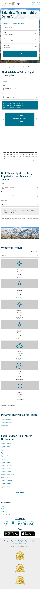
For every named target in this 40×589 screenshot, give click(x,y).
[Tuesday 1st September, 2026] (29, 152)
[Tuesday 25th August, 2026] (8, 152)
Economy (5, 81)
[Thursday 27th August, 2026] (14, 152)
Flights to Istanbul (6, 471)
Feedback (3, 509)
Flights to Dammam (6, 480)
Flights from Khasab (6, 422)
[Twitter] (25, 523)
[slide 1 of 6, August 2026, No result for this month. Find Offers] (19, 119)
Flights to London (6, 487)
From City (14, 543)
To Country (5, 541)
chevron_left (3, 119)
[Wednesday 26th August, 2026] (11, 152)
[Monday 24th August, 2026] (4, 152)
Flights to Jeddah (5, 468)
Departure (6, 45)
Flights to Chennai (6, 456)
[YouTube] (31, 523)
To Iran (17, 67)
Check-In (34, 4)
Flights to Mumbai (6, 484)
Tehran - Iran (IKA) (8, 41)
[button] (19, 23)
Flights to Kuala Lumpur (7, 474)
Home (2, 67)
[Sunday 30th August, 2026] (23, 152)
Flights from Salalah (6, 425)
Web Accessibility (5, 514)
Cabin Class (4, 200)
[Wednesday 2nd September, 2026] (32, 152)
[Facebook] (6, 523)
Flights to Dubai (5, 447)
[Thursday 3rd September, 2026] (36, 152)
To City (11, 541)
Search (20, 54)
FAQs (2, 506)
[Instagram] (13, 523)
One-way (5, 23)
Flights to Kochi (5, 453)
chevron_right (36, 119)
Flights (10, 67)
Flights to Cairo (5, 450)
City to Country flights (30, 541)
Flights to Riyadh (5, 477)
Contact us (4, 512)
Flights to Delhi (5, 459)
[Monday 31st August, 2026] (26, 152)
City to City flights (19, 541)
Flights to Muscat (6, 443)
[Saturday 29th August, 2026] (20, 152)
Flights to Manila (5, 462)
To (4, 39)
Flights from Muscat (6, 419)
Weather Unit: (34, 252)
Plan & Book (28, 4)
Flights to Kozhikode (6, 465)
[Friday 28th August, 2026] (17, 152)
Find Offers (20, 121)
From (4, 32)
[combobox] (20, 89)
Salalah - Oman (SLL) (9, 34)
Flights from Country (23, 543)
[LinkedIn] (19, 523)
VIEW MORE (20, 492)
